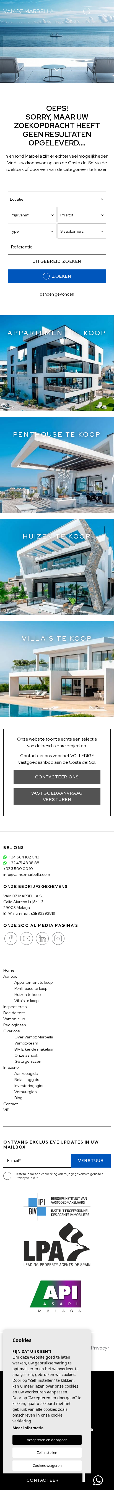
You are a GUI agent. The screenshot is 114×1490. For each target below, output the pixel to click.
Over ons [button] (11, 1030)
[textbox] (33, 231)
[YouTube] (27, 938)
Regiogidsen (14, 1024)
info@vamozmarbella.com (26, 874)
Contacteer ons (57, 777)
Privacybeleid (25, 1178)
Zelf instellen (47, 1452)
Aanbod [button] (10, 976)
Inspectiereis (15, 1006)
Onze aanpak (26, 1055)
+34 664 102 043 (23, 857)
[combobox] (32, 231)
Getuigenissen (27, 1061)
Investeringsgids (29, 1085)
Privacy (99, 1348)
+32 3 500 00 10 (18, 868)
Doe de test (14, 1012)
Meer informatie (27, 1427)
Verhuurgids (25, 1091)
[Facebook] (11, 938)
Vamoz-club (14, 1018)
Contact (10, 1103)
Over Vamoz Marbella (33, 1037)
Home (8, 970)
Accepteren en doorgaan (47, 1439)
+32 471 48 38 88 (23, 862)
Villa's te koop (26, 1000)
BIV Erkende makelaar (34, 1049)
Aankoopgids (26, 1073)
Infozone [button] (11, 1067)
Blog (18, 1097)
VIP (6, 1109)
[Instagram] (58, 938)
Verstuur (91, 1160)
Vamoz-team (26, 1043)
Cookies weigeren (47, 1465)
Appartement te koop (33, 982)
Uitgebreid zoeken (57, 261)
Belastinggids (26, 1079)
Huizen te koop (27, 994)
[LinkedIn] (43, 938)
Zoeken (61, 276)
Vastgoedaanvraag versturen (57, 796)
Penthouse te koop (30, 988)
